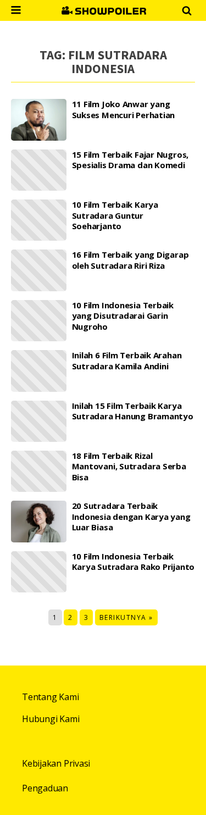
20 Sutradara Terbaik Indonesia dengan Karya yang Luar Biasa (131, 517)
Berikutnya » (126, 617)
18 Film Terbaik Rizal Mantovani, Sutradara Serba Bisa (129, 467)
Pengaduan (45, 788)
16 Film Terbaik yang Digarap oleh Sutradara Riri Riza (130, 260)
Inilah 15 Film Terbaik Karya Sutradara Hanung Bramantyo (132, 411)
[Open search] (187, 10)
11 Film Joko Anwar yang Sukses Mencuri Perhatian (123, 109)
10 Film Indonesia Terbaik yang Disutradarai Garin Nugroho (123, 316)
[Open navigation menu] (16, 11)
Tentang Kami (50, 697)
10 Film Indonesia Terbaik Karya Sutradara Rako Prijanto (133, 562)
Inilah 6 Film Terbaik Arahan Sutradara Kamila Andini (127, 361)
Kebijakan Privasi (56, 763)
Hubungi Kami (50, 719)
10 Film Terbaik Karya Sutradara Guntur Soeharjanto (115, 215)
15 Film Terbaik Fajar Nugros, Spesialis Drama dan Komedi (130, 160)
